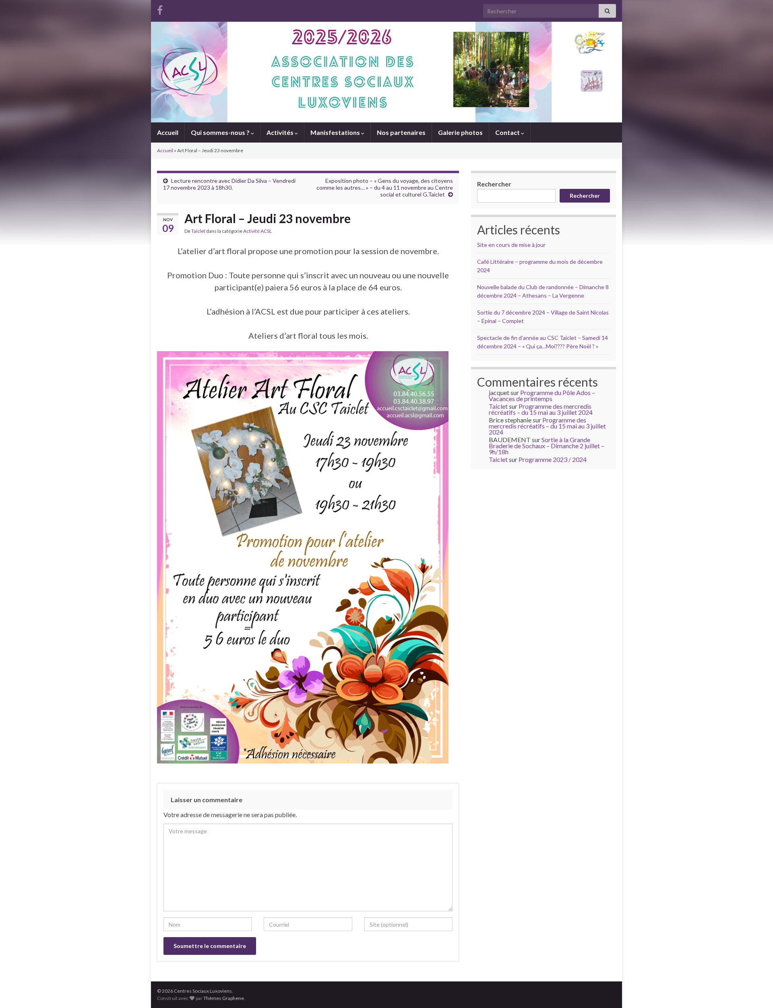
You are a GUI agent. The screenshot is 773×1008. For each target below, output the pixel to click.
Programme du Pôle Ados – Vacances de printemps (542, 395)
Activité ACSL (257, 231)
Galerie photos (460, 132)
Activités (281, 132)
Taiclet (198, 231)
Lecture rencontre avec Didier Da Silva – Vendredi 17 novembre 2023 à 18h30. (229, 184)
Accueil (167, 132)
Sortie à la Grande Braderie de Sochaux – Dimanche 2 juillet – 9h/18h (546, 445)
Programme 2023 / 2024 (553, 459)
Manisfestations (335, 132)
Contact (508, 132)
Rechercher (494, 184)
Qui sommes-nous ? (221, 132)
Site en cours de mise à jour (511, 244)
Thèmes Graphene (223, 998)
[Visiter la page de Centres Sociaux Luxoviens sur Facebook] (160, 8)
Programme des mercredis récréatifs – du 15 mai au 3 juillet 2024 (541, 409)
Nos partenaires (401, 132)
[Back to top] (755, 990)
